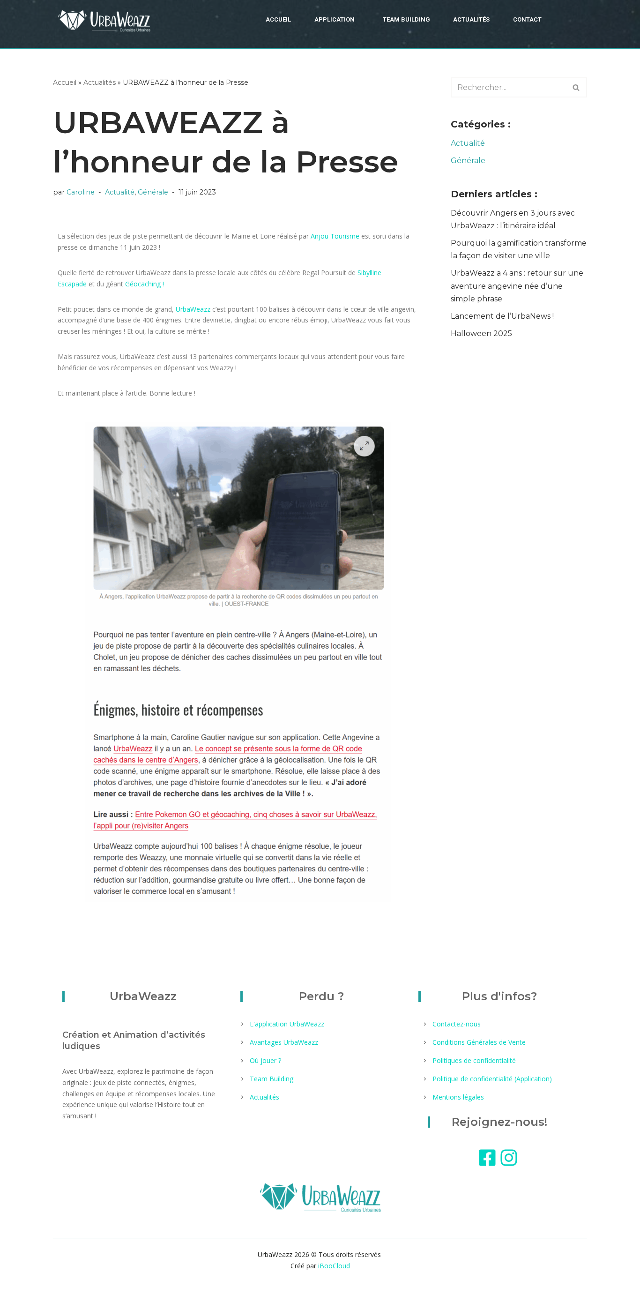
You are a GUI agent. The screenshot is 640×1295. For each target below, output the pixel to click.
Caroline (81, 192)
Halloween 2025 (481, 333)
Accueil (64, 82)
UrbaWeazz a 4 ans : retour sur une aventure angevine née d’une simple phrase (517, 286)
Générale (153, 192)
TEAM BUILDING (406, 19)
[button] (336, 19)
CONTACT (527, 19)
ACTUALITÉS (471, 19)
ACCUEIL (278, 19)
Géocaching (143, 283)
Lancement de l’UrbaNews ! (502, 316)
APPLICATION (334, 19)
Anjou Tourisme (335, 236)
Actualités (99, 82)
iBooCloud (333, 1265)
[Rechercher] (576, 87)
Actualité (119, 192)
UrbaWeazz (193, 309)
